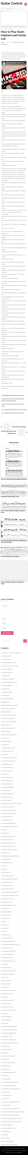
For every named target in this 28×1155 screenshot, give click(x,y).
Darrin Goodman (6, 777)
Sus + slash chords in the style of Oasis (13, 413)
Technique (4, 1079)
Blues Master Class (7, 728)
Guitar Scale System (7, 899)
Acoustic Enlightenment (8, 662)
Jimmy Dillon (5, 935)
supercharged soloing (7, 1072)
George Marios (6, 862)
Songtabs (4, 1059)
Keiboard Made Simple (8, 941)
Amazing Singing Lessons (8, 682)
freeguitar (4, 853)
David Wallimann (6, 781)
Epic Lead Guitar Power (8, 823)
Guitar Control (11, 3)
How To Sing (5, 915)
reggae (4, 1013)
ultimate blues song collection (10, 1115)
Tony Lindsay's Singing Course (9, 1102)
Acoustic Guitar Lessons (8, 666)
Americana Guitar (6, 685)
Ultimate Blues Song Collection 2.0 (11, 1118)
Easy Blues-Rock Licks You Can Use (11, 803)
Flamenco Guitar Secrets (8, 849)
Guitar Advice (5, 872)
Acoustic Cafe (5, 659)
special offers (5, 1069)
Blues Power (5, 731)
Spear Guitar (5, 1066)
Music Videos (5, 984)
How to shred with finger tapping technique (14, 479)
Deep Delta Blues (7, 784)
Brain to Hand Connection (8, 735)
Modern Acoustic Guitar (8, 971)
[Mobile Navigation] (25, 4)
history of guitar (6, 912)
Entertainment (6, 820)
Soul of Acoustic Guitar (8, 1062)
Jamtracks (4, 925)
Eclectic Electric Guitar (8, 813)
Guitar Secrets (6, 902)
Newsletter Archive (7, 990)
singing (4, 1053)
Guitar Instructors (6, 885)
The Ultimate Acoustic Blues (9, 1089)
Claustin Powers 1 (7, 767)
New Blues (5, 987)
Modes (4, 977)
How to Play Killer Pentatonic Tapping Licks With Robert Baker (14, 541)
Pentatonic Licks (6, 994)
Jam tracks (5, 918)
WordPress (19, 1152)
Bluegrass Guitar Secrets (8, 715)
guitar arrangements (7, 876)
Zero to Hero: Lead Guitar (8, 1144)
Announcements (6, 692)
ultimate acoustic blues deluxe (10, 1108)
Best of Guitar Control (7, 708)
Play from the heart (7, 1000)
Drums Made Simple (7, 787)
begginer (4, 702)
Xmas (3, 1135)
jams (3, 921)
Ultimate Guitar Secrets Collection (11, 1121)
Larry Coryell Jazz (6, 948)
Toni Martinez (5, 1095)
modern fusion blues (7, 974)
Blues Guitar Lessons (7, 722)
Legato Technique (6, 954)
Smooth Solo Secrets (7, 1056)
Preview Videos (6, 1003)
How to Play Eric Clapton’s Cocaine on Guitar (14, 409)
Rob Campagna (6, 1017)
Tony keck (4, 1098)
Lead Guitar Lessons (6, 29)
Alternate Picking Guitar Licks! (10, 496)
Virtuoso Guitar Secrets (8, 1128)
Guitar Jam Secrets (7, 889)
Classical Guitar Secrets (8, 761)
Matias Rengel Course (7, 961)
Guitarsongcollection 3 (8, 905)
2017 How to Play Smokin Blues (10, 653)
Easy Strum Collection (7, 810)
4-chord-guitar (5, 656)
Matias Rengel (6, 958)
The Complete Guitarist (8, 1085)
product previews (6, 1007)
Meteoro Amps (6, 967)
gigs (3, 866)
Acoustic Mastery (6, 669)
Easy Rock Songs (6, 807)
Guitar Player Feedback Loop (9, 895)
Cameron (4, 738)
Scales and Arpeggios (7, 1033)
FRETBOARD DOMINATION (9, 856)
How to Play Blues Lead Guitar (10, 556)
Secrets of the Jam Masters (9, 1043)
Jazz (3, 931)
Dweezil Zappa (6, 800)
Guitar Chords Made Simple (9, 879)
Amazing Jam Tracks (7, 679)
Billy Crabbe (5, 712)
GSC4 (3, 869)
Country (4, 774)
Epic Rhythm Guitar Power (9, 826)
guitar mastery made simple (9, 892)
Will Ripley (5, 1131)
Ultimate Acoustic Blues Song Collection (12, 1112)
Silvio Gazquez (6, 1049)
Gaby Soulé (5, 859)
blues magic (5, 725)
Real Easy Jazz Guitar (7, 1010)
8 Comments (4, 44)
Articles (4, 695)
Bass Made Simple (7, 699)
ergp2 (3, 830)
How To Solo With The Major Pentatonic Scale (13, 511)
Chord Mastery (6, 741)
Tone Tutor (5, 1092)
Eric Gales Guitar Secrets (8, 836)
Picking (4, 997)
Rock (3, 1023)
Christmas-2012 (6, 751)
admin (2, 42)
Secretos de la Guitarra (8, 1039)
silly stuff (4, 1046)
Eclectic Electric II (6, 817)
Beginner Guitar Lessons (8, 705)
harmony (4, 908)
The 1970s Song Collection (9, 1082)
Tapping (4, 1076)
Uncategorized (6, 1125)
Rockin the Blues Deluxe (8, 1030)
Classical (4, 754)
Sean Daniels (5, 1036)
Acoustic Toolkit (6, 672)
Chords (4, 744)
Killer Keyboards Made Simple (10, 944)
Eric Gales (4, 833)
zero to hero (5, 1138)
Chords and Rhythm (7, 748)
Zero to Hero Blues (7, 1141)
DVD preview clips (7, 794)
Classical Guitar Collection (8, 758)
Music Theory (5, 981)
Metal (3, 964)
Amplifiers (5, 689)
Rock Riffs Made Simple (8, 1026)
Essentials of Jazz (6, 839)
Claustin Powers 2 (7, 771)
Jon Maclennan (6, 938)
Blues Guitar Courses (7, 718)
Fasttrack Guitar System (8, 843)
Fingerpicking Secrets (7, 846)
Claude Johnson (6, 764)
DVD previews (6, 797)
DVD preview (5, 790)
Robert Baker (5, 1020)
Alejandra (4, 676)
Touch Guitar (5, 1105)
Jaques (4, 928)
